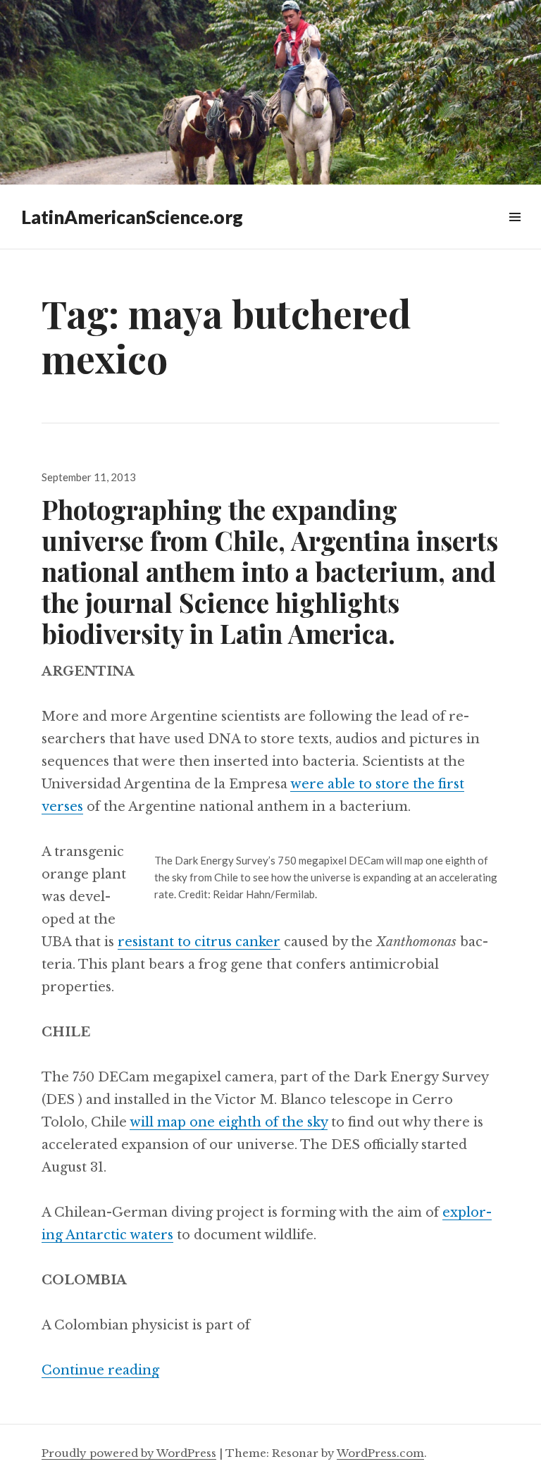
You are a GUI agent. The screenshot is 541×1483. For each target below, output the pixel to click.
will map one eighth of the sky (229, 1122)
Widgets (514, 233)
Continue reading (100, 1370)
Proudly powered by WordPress (129, 1453)
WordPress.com (380, 1453)
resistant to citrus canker (199, 942)
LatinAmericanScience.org (132, 217)
